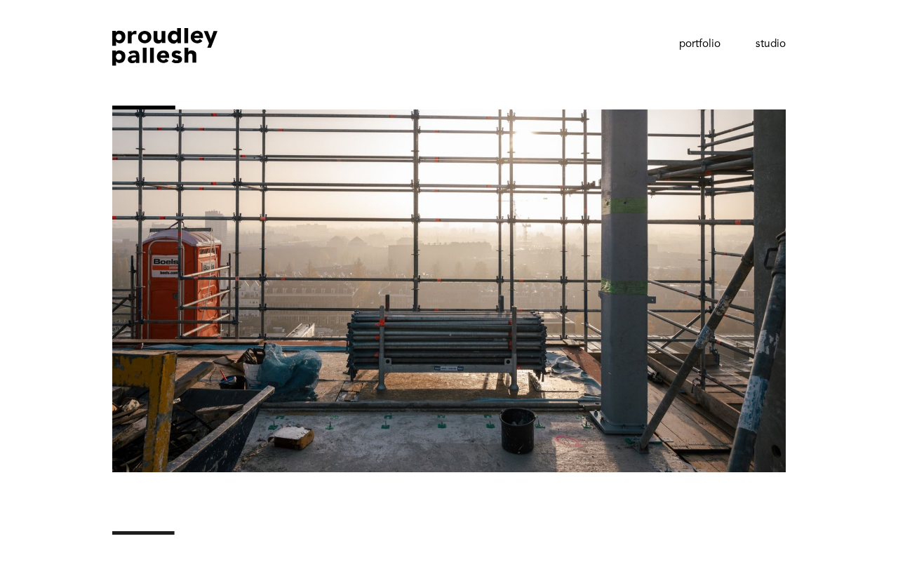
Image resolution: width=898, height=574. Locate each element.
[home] (164, 68)
